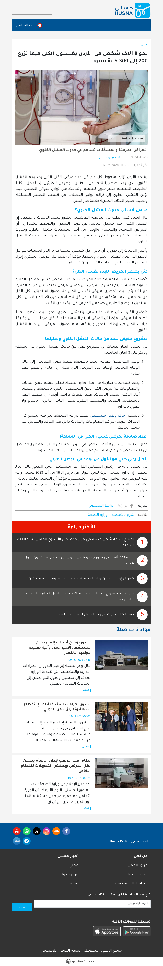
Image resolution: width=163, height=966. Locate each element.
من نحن (140, 856)
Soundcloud (56, 831)
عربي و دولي (68, 875)
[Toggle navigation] (146, 23)
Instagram (46, 831)
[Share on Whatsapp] (119, 506)
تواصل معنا (137, 875)
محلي (144, 44)
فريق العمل (137, 866)
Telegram (27, 841)
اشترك (21, 907)
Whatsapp (27, 831)
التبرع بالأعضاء (124, 515)
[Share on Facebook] (131, 506)
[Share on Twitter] (125, 506)
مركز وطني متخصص (107, 416)
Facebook (66, 831)
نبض (17, 841)
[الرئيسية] (133, 10)
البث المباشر (26, 25)
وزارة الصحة (98, 515)
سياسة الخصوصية (131, 884)
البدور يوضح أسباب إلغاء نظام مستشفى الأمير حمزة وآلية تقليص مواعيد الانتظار (59, 648)
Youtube (17, 831)
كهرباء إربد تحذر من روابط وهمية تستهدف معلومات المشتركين (81, 579)
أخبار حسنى (68, 856)
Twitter (37, 831)
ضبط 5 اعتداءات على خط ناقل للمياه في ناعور (96, 615)
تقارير (74, 884)
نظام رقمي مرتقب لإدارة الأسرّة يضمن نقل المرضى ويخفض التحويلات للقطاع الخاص (56, 766)
